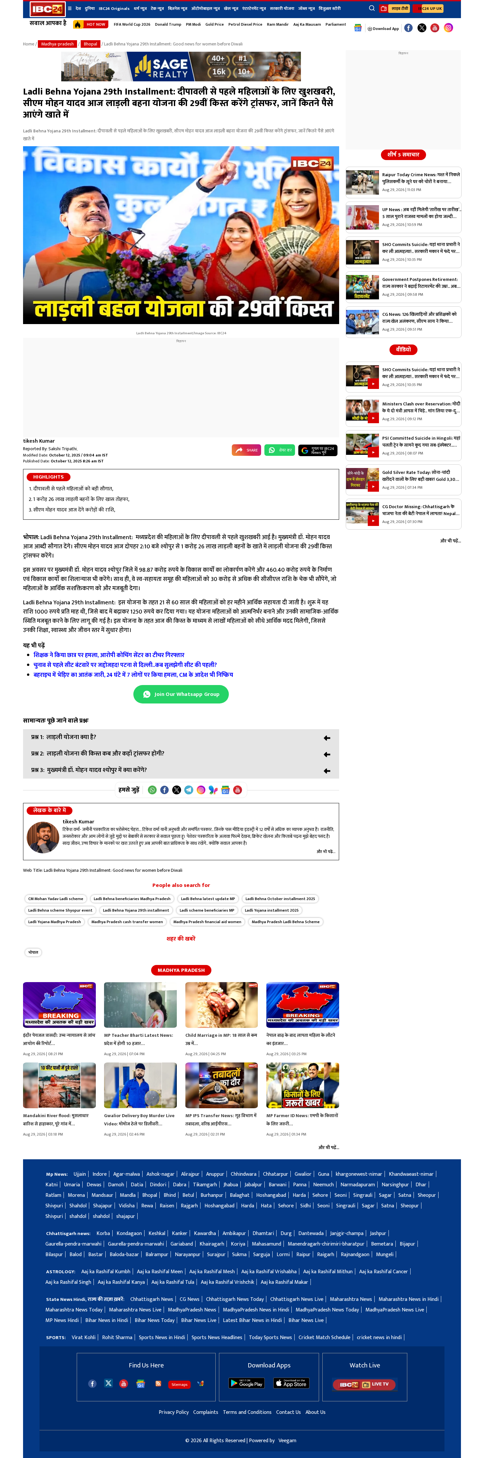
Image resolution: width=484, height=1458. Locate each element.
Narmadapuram (357, 1184)
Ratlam (53, 1195)
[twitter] (108, 1383)
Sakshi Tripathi (62, 449)
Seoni (341, 1195)
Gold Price (214, 24)
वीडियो (403, 349)
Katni (51, 1184)
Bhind (170, 1195)
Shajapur (102, 1205)
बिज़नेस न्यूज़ (177, 8)
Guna (323, 1174)
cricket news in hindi (379, 1337)
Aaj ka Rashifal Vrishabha (269, 1271)
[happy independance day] (181, 79)
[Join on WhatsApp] (152, 789)
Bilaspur (54, 1254)
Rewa (147, 1205)
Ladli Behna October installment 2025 (280, 898)
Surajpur (216, 1254)
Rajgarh (189, 1205)
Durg (286, 1233)
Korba (103, 1233)
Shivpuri (54, 1205)
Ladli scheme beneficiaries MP (207, 910)
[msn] (200, 1384)
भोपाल (33, 952)
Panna (300, 1184)
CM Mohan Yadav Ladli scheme (55, 898)
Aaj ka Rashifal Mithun (328, 1271)
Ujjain (80, 1174)
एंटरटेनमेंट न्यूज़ (254, 8)
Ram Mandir (278, 24)
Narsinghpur (395, 1184)
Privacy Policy (174, 1412)
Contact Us (288, 1412)
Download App (385, 28)
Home (28, 44)
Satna (404, 1195)
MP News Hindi (62, 1320)
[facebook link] (408, 28)
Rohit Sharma (117, 1337)
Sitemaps (179, 1384)
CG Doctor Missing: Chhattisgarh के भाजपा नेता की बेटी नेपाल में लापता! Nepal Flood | (419, 510)
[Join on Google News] (225, 789)
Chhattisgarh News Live (296, 1299)
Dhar (421, 1184)
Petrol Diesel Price (245, 24)
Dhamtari (263, 1233)
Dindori (158, 1184)
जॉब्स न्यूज (306, 8)
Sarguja (261, 1254)
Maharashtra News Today (73, 1310)
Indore (100, 1174)
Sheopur (427, 1195)
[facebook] (92, 1384)
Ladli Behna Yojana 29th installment (136, 910)
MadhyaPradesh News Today (327, 1310)
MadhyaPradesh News (192, 1310)
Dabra (179, 1184)
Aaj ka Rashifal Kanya (121, 1282)
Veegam (287, 1440)
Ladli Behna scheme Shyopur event (60, 910)
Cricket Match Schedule (324, 1337)
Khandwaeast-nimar (411, 1174)
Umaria (72, 1184)
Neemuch (323, 1184)
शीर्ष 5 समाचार (403, 154)
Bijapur (407, 1244)
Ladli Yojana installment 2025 (272, 910)
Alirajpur (190, 1174)
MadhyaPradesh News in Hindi (256, 1310)
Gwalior (303, 1174)
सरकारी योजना (282, 8)
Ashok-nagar (161, 1174)
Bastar (95, 1254)
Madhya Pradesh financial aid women (207, 922)
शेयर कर (285, 450)
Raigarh (325, 1254)
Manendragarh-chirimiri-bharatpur (326, 1244)
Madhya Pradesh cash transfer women (127, 922)
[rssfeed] (158, 1384)
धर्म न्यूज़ (140, 8)
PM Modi (193, 24)
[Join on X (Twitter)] (177, 789)
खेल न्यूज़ (231, 8)
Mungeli (384, 1254)
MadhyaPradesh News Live (394, 1310)
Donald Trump (168, 24)
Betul (188, 1195)
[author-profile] (43, 837)
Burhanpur (212, 1195)
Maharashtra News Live (135, 1310)
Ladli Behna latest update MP (208, 898)
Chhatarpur (275, 1174)
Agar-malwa (126, 1174)
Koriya (238, 1244)
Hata (266, 1205)
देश (78, 8)
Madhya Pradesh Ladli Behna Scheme (286, 922)
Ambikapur (234, 1233)
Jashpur (378, 1233)
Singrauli (362, 1195)
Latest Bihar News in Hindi (252, 1320)
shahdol (77, 1216)
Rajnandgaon (355, 1254)
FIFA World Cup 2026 (132, 24)
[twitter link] (422, 28)
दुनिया (90, 8)
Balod (75, 1254)
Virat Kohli (83, 1337)
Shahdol (78, 1205)
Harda (299, 1195)
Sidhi (305, 1205)
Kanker (179, 1233)
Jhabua (231, 1184)
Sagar (385, 1195)
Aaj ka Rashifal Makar (284, 1282)
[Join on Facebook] (164, 789)
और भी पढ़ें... (326, 851)
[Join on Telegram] (189, 789)
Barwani (277, 1184)
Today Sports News (270, 1337)
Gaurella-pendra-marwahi (73, 1244)
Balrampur (157, 1254)
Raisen (167, 1205)
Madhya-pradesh (57, 44)
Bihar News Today (155, 1320)
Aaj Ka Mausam (307, 24)
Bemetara (382, 1244)
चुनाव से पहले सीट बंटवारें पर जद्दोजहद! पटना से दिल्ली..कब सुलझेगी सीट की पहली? (126, 665)
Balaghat (240, 1195)
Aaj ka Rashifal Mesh (212, 1271)
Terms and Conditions (247, 1412)
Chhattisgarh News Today (235, 1299)
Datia (137, 1184)
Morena (76, 1195)
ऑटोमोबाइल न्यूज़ (205, 8)
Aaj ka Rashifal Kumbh (105, 1271)
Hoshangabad (271, 1195)
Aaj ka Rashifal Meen (160, 1271)
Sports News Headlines (217, 1337)
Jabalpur (253, 1184)
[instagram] (448, 28)
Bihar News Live (198, 1320)
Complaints (205, 1412)
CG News (190, 1299)
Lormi (283, 1254)
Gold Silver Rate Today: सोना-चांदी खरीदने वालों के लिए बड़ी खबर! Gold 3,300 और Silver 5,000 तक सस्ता (420, 476)
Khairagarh (212, 1244)
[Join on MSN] (213, 789)
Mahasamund (266, 1244)
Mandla (128, 1195)
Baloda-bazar (124, 1254)
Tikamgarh (205, 1184)
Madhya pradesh (181, 970)
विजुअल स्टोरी (330, 8)
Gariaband (182, 1244)
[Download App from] (246, 1387)
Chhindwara (243, 1174)
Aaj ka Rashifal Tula (172, 1282)
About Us (316, 1412)
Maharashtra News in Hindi (409, 1299)
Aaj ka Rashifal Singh (68, 1282)
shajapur (125, 1216)
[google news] (358, 28)
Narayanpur (188, 1254)
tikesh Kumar (39, 441)
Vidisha (127, 1205)
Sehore (320, 1195)
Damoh (116, 1184)
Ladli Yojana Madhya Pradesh (54, 922)
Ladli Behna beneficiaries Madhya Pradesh (132, 898)
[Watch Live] (364, 1390)
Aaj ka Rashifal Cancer (383, 1271)
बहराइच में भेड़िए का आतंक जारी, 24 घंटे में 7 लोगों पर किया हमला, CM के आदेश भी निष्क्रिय (134, 675)
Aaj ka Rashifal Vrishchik (227, 1282)
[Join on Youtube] (237, 789)
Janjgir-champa (346, 1233)
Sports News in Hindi (162, 1337)
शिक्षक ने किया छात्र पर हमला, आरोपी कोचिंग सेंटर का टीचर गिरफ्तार (110, 655)
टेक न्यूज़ (157, 8)
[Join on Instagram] (201, 789)
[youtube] (435, 28)
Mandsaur (102, 1195)
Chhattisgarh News (151, 1299)
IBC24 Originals (114, 8)
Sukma (239, 1254)
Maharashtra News (351, 1299)
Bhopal (90, 44)
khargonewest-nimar (359, 1174)
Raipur (303, 1254)
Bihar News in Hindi (106, 1320)
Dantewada (311, 1233)
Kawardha (205, 1233)
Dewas (94, 1184)
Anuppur (215, 1174)
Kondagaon (129, 1233)
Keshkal (156, 1233)
